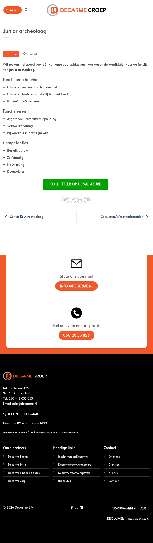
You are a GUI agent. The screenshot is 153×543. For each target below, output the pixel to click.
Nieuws (113, 473)
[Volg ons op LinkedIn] (81, 508)
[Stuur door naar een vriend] (80, 200)
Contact (114, 481)
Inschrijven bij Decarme (73, 456)
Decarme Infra (17, 464)
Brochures (64, 481)
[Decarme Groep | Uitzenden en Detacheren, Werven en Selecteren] (76, 10)
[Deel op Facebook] (73, 200)
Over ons (114, 456)
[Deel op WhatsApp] (65, 200)
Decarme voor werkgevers (74, 473)
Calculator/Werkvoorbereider (122, 216)
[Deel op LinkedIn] (87, 200)
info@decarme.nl (24, 403)
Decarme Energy (18, 456)
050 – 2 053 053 (20, 398)
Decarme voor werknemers (74, 464)
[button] (12, 10)
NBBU (44, 423)
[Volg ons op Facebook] (71, 508)
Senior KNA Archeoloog (26, 216)
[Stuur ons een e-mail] (76, 508)
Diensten (114, 464)
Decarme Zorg (17, 481)
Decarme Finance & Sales (24, 473)
